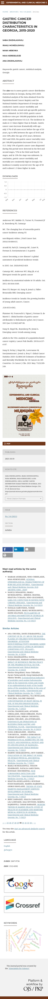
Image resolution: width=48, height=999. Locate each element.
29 (18, 823)
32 (26, 823)
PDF (8, 444)
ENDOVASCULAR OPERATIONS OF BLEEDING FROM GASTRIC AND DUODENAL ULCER (22, 724)
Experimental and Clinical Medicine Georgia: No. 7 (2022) (25, 691)
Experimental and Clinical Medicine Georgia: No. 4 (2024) (23, 653)
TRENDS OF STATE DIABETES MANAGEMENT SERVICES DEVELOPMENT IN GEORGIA (25, 789)
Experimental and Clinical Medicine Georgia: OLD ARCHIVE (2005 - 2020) (25, 587)
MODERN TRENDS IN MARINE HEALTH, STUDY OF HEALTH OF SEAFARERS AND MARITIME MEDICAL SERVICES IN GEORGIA (26, 808)
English (7, 846)
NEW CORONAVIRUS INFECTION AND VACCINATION (21, 773)
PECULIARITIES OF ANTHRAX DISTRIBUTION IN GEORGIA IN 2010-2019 (26, 615)
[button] (8, 549)
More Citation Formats (16, 499)
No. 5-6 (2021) (25, 12)
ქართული (8, 850)
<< (4, 823)
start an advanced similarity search (29, 828)
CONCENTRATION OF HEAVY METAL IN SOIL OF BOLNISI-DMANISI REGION (25, 702)
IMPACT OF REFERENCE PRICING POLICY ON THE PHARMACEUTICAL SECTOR (25, 663)
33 (28, 823)
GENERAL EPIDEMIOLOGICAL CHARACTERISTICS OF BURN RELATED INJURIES (26, 582)
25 (8, 823)
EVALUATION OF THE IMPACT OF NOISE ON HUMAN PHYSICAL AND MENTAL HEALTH (25, 758)
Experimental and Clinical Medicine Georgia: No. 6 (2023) (24, 728)
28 (15, 823)
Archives (14, 12)
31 (23, 823)
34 (31, 823)
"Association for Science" (19, 968)
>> (35, 823)
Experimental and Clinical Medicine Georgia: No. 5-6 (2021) (25, 603)
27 (13, 823)
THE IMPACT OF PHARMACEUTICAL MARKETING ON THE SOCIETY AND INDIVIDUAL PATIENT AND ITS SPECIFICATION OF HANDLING (26, 741)
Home (5, 12)
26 (10, 823)
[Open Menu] (2, 2)
